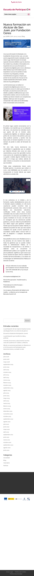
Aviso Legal (9, 572)
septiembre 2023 (8, 388)
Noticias (5, 465)
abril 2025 (6, 369)
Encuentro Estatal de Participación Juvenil (15, 333)
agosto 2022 (6, 421)
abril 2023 (6, 401)
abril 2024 (6, 377)
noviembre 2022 (8, 414)
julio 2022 (6, 424)
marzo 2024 (6, 380)
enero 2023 (6, 408)
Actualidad (6, 457)
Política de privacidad (16, 574)
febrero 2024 (7, 382)
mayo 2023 (6, 398)
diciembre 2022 (7, 411)
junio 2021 (6, 437)
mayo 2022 (6, 429)
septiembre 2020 (8, 445)
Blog (23, 36)
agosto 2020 (6, 447)
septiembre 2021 (8, 434)
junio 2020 (6, 450)
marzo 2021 (6, 440)
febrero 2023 (7, 406)
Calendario (6, 463)
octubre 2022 (7, 416)
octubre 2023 (7, 385)
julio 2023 (6, 393)
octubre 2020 (7, 442)
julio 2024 (6, 375)
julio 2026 (6, 356)
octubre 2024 (7, 372)
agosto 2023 (6, 390)
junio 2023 (6, 395)
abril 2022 (6, 432)
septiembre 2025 (8, 364)
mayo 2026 (6, 362)
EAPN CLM (9, 36)
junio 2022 (6, 427)
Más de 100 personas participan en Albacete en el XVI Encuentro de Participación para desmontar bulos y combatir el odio (17, 347)
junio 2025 (6, 367)
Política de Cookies (20, 572)
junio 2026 (6, 359)
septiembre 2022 (8, 419)
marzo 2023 (6, 403)
